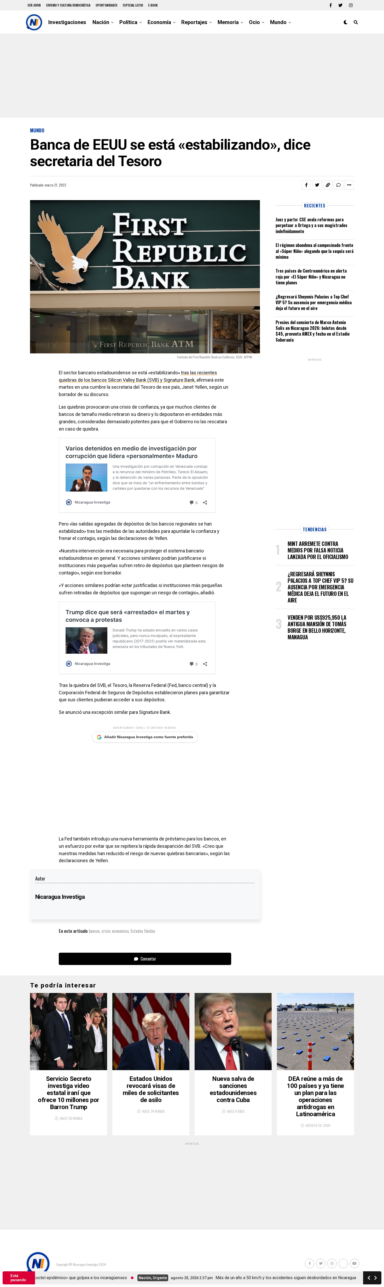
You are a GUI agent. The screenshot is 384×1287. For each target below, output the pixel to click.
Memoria (228, 22)
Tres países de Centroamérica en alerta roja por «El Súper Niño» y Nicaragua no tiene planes (311, 277)
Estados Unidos (143, 931)
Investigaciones (67, 22)
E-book (153, 5)
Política (128, 22)
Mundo (278, 22)
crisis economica (115, 931)
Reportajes (194, 22)
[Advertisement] (192, 75)
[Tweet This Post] (317, 185)
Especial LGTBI (133, 5)
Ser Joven (34, 5)
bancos (94, 931)
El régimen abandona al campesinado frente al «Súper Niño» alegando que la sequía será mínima (314, 251)
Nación (100, 22)
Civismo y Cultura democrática (68, 5)
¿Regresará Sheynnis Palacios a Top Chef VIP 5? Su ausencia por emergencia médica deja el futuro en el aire (314, 302)
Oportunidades (107, 5)
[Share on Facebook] (306, 185)
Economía (159, 22)
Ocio (254, 22)
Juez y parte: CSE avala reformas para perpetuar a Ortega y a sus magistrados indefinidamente (311, 225)
